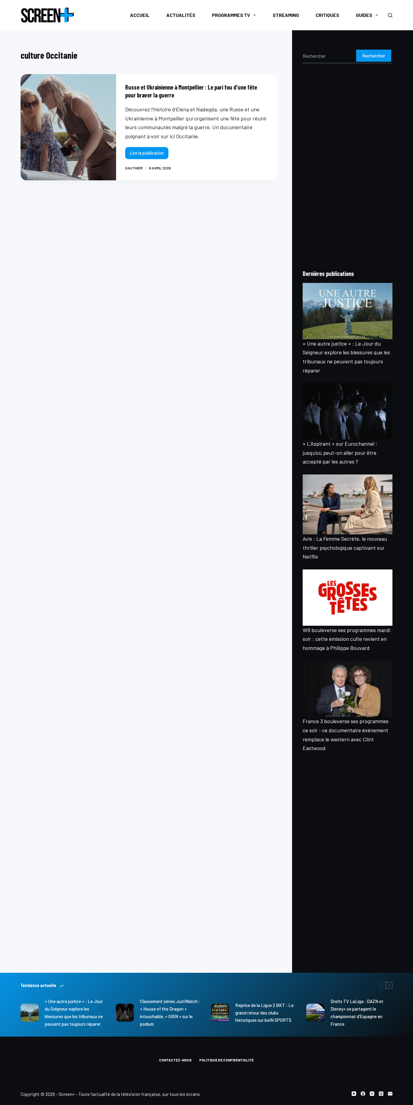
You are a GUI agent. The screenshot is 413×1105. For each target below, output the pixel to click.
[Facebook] (363, 1093)
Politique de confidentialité (226, 1060)
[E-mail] (390, 1093)
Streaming (286, 15)
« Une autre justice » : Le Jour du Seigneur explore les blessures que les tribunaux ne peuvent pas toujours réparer (74, 1012)
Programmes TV (231, 15)
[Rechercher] (390, 15)
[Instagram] (372, 1093)
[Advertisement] (347, 166)
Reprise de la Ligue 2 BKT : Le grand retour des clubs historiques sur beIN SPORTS (264, 1012)
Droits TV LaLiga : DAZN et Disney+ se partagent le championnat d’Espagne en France (356, 1012)
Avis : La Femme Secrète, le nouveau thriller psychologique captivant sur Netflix (345, 547)
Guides (364, 15)
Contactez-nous (175, 1060)
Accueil (140, 15)
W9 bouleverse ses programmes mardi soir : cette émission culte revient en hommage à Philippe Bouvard (346, 639)
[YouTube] (354, 1093)
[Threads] (381, 1093)
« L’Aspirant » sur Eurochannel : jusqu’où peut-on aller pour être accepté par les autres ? (340, 452)
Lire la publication (149, 154)
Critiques (327, 15)
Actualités (180, 15)
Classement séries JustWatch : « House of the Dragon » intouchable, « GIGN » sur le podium (170, 1012)
